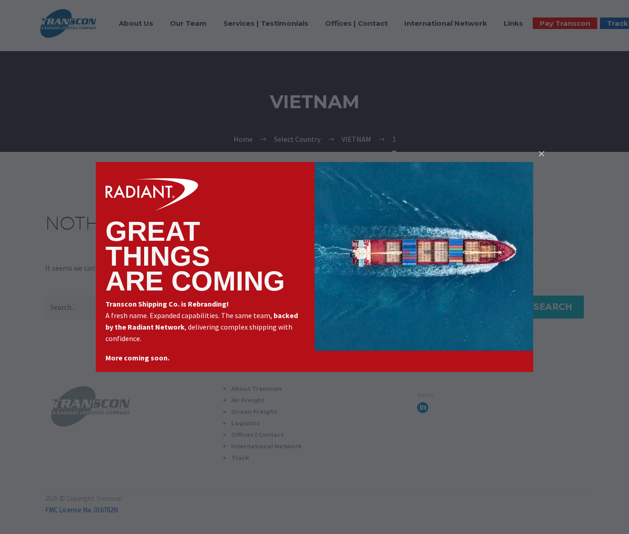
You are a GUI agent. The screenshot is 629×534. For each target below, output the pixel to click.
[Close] (541, 154)
